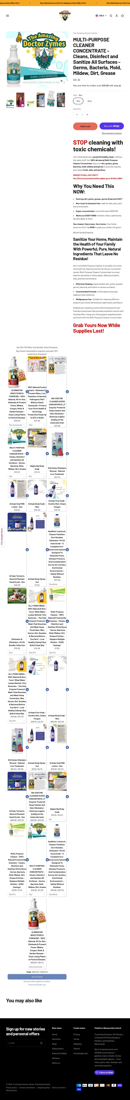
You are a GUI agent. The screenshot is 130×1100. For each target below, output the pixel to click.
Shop (54, 1044)
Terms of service (58, 1087)
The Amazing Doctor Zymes (85, 33)
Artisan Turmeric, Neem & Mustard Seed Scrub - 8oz (17, 579)
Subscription (57, 1048)
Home (54, 1034)
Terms (76, 1039)
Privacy (77, 1034)
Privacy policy (11, 1087)
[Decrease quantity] (77, 115)
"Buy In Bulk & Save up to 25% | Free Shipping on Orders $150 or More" (45, 3)
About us (56, 1063)
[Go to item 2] (20, 100)
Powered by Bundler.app (37, 985)
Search (77, 1048)
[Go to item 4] (41, 100)
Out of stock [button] (37, 976)
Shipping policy (44, 1087)
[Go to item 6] (61, 100)
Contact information (27, 1087)
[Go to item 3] (30, 104)
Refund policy (11, 1090)
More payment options (112, 133)
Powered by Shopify (42, 1084)
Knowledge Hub (81, 1053)
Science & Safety (59, 1053)
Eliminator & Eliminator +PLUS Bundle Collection (17, 642)
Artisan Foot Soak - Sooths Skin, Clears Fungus (57, 504)
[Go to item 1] (10, 104)
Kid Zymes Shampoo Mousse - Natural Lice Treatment (57, 471)
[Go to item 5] (51, 99)
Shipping (78, 1044)
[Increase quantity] (87, 115)
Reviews (56, 1058)
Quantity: (77, 109)
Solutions (56, 1039)
